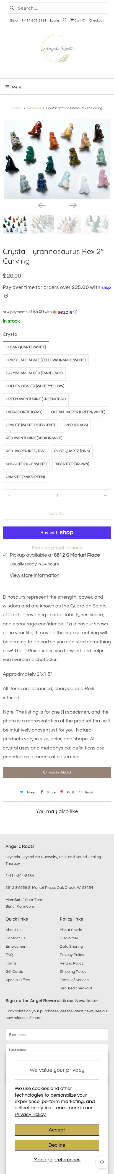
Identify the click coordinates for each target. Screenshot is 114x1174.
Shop (14, 20)
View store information (34, 575)
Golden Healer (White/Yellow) (35, 386)
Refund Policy (72, 963)
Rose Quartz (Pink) (72, 451)
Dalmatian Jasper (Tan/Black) (34, 373)
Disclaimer (69, 938)
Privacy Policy (72, 955)
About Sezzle (71, 930)
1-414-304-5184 (34, 20)
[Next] (72, 205)
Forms (11, 963)
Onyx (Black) (76, 425)
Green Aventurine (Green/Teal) (36, 399)
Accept (57, 1130)
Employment (17, 946)
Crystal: (11, 334)
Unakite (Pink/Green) (25, 477)
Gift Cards (14, 972)
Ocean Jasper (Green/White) (78, 412)
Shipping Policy (73, 972)
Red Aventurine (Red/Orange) (34, 438)
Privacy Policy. (30, 1114)
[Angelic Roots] (57, 50)
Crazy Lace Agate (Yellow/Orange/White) (46, 360)
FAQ (9, 955)
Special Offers (18, 980)
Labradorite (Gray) (24, 412)
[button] (57, 312)
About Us (14, 930)
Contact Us (15, 938)
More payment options (57, 548)
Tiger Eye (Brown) (72, 464)
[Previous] (41, 205)
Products (34, 108)
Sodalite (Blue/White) (26, 464)
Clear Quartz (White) (26, 347)
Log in (54, 20)
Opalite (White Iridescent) (30, 425)
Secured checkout (76, 988)
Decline (56, 1145)
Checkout (96, 20)
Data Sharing (71, 946)
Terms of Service (74, 980)
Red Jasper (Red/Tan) (25, 451)
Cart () (79, 20)
